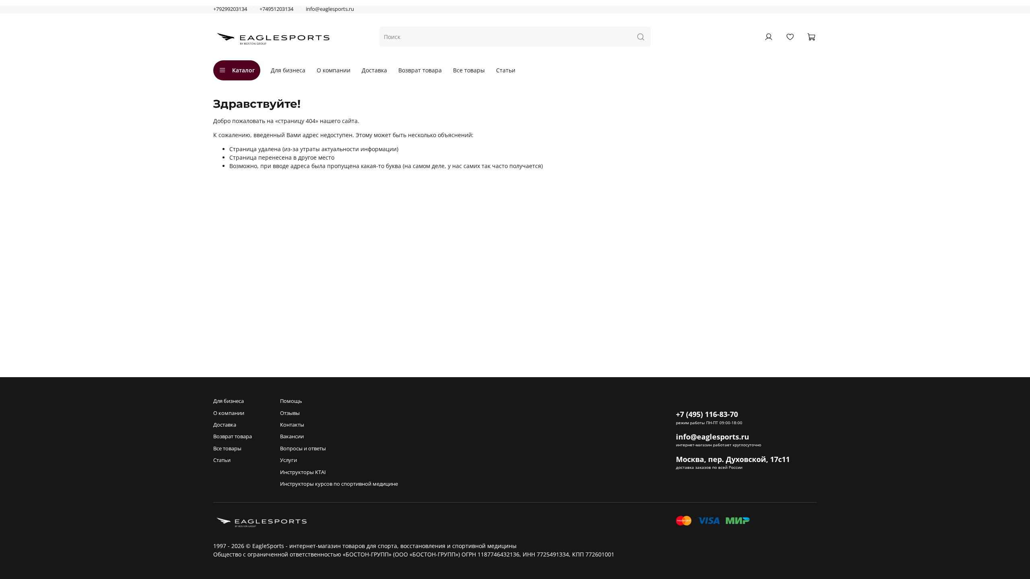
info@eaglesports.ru (330, 9)
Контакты (292, 424)
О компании (333, 70)
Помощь (291, 401)
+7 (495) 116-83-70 (707, 414)
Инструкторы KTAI (303, 472)
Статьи (505, 70)
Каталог (243, 70)
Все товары (469, 70)
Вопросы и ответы (303, 448)
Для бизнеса (288, 70)
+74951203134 (276, 9)
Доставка (374, 70)
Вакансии (292, 436)
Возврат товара (420, 70)
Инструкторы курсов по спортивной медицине (339, 483)
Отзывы (290, 413)
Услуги (288, 460)
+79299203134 (230, 9)
